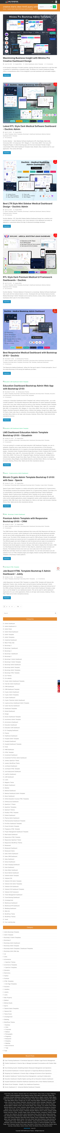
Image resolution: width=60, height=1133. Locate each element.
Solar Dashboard (9, 867)
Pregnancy (8, 1036)
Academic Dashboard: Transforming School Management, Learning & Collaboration (28, 1076)
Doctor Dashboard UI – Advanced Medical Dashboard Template (22, 1087)
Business (7, 1025)
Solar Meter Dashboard (11, 870)
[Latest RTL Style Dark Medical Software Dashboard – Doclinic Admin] (30, 103)
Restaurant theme (10, 851)
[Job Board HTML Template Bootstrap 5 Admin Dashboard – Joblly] (11, 567)
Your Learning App (10, 922)
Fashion (6, 975)
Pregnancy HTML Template (12, 829)
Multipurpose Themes (22, 358)
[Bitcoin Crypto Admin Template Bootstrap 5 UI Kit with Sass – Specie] (15, 473)
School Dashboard (10, 862)
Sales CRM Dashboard (11, 856)
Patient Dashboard (10, 815)
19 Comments (8, 137)
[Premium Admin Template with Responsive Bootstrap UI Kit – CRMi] (14, 514)
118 (18, 606)
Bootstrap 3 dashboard (11, 648)
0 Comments (49, 64)
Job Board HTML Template (12, 768)
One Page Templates (11, 984)
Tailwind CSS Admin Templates (13, 884)
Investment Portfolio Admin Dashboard (15, 758)
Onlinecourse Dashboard (11, 801)
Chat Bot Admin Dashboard (12, 684)
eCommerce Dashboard (11, 722)
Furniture (6, 978)
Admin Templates (18, 134)
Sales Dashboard (9, 859)
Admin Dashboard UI (10, 626)
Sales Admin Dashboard (11, 853)
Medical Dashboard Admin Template (15, 793)
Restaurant (8, 845)
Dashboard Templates (11, 708)
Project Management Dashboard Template (16, 831)
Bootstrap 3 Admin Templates (12, 937)
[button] (56, 2)
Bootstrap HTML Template (29, 362)
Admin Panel (8, 629)
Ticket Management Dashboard (13, 894)
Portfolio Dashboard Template (13, 823)
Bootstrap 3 (8, 645)
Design (7, 714)
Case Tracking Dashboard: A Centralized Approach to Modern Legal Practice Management (30, 1060)
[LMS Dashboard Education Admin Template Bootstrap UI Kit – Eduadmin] (15, 428)
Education (7, 970)
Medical (44, 134)
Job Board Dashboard (11, 766)
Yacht (6, 919)
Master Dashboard (10, 785)
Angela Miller (18, 64)
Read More (7, 75)
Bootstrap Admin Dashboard (37, 360)
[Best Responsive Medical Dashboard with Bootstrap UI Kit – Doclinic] (30, 329)
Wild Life (7, 911)
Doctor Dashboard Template (13, 716)
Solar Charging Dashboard (12, 864)
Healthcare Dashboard (35, 134)
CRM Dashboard (9, 686)
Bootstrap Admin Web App (11, 951)
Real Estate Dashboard (11, 834)
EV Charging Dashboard (11, 730)
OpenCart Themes (10, 962)
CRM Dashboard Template (12, 689)
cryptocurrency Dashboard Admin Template (17, 703)
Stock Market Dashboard (12, 873)
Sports (6, 1005)
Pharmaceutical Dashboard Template (15, 821)
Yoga (6, 1048)
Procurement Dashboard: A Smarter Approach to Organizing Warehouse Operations (28, 1070)
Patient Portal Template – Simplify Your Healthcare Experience (22, 1084)
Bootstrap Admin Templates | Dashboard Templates (18, 948)
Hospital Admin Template (12, 738)
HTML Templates (9, 981)
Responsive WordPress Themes (13, 842)
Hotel (6, 747)
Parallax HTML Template (11, 812)
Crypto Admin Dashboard (12, 692)
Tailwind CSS (8, 878)
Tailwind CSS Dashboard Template (14, 889)
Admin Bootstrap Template (11, 932)
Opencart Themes (10, 810)
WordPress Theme (10, 914)
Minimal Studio (8, 1003)
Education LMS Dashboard (12, 727)
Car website (8, 678)
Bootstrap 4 (8, 651)
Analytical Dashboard (11, 640)
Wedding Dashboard (10, 908)
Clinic (5, 956)
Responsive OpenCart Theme (13, 840)
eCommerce (7, 959)
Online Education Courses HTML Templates (23, 395)
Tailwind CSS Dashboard (12, 886)
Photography (8, 1034)
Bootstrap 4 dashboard (11, 653)
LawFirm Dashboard (10, 774)
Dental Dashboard (10, 711)
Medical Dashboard (10, 790)
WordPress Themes (10, 916)
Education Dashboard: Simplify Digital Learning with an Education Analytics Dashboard (29, 1079)
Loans (6, 779)
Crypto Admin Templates (46, 485)
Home (4, 9)
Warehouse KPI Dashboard (12, 905)
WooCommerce (9, 1045)
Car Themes (8, 675)
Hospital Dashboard (10, 741)
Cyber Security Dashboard (12, 705)
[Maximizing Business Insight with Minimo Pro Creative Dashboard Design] (30, 34)
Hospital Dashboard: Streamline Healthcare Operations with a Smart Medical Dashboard (29, 1081)
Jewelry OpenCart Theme (12, 760)
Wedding (6, 1019)
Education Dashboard (11, 725)
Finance (7, 733)
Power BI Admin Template (12, 826)
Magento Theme (9, 782)
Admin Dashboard (29, 64)
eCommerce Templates (10, 965)
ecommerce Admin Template (13, 719)
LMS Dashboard (9, 777)
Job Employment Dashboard (13, 771)
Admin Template (39, 64)
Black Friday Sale (9, 642)
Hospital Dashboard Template (13, 744)
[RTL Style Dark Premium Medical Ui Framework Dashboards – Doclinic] (30, 253)
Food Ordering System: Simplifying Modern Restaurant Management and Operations (28, 1068)
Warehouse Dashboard (11, 903)
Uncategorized (9, 900)
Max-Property (8, 997)
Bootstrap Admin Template (42, 393)
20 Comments (8, 215)
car (5, 954)
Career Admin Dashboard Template (14, 681)
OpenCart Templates (10, 807)
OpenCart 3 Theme (10, 804)
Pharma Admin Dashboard (12, 818)
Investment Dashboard (11, 755)
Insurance (6, 986)
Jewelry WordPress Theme (12, 763)
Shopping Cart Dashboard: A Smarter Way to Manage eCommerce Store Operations (28, 1073)
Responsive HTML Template (12, 837)
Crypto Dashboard (10, 697)
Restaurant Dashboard (11, 848)
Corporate (8, 1029)
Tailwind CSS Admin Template (13, 881)
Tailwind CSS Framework (12, 892)
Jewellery (6, 989)
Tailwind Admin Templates (11, 1008)
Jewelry (6, 992)
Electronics (7, 973)
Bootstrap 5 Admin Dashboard (13, 659)
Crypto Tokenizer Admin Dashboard (15, 700)
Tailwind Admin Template (12, 875)
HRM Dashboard (9, 749)
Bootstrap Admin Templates (15, 362)
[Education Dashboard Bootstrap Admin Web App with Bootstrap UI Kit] (15, 381)
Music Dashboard (9, 796)
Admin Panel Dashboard (11, 632)
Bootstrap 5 (26, 134)
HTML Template (9, 752)
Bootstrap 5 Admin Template (13, 662)
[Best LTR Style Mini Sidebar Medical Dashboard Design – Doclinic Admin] (30, 180)
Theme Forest (8, 1014)
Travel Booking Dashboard (12, 897)
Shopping (8, 1041)
